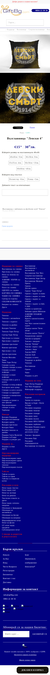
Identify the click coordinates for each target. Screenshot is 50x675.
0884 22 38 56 (41, 10)
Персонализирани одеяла (12, 460)
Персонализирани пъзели (12, 467)
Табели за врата (8, 474)
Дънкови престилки (10, 344)
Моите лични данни (27, 660)
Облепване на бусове (10, 515)
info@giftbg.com (10, 595)
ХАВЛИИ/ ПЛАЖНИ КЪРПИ (33, 315)
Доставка (7, 582)
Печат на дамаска (9, 495)
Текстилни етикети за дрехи (10, 499)
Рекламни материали (35, 394)
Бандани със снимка (10, 304)
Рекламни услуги (10, 485)
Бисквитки (8, 574)
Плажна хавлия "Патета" (35, 333)
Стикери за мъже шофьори (9, 376)
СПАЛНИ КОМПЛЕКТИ (11, 302)
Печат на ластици (9, 493)
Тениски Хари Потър (10, 331)
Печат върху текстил (10, 488)
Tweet (32, 128)
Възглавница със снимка (12, 269)
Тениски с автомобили (11, 318)
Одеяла (28, 286)
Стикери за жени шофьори (9, 371)
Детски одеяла (30, 288)
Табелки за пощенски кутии (10, 480)
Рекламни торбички (33, 424)
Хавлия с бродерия (32, 435)
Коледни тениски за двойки (10, 431)
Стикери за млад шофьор (12, 385)
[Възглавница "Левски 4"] (25, 72)
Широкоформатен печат (11, 520)
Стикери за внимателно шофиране (11, 397)
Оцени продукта (7, 226)
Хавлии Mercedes (9, 357)
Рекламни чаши (31, 416)
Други (4, 307)
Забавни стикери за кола (12, 367)
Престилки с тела (9, 351)
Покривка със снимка (10, 285)
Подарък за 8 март (9, 437)
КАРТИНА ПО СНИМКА (12, 293)
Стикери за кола (8, 365)
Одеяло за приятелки (33, 309)
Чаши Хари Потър (9, 362)
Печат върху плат (9, 490)
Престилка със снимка (11, 272)
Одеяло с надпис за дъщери (32, 300)
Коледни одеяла (8, 422)
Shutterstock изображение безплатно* (31, 563)
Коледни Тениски (9, 328)
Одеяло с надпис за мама (35, 294)
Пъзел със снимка (9, 287)
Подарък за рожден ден (11, 439)
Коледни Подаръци (9, 417)
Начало (6, 555)
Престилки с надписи (10, 341)
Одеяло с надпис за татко (35, 296)
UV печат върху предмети (8, 526)
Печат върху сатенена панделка (10, 504)
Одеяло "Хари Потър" (33, 291)
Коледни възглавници (10, 419)
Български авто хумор (11, 387)
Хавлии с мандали (32, 341)
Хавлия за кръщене (32, 339)
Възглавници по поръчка (35, 446)
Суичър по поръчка (9, 299)
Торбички (6, 410)
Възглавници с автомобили (31, 269)
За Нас (6, 559)
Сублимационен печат (11, 530)
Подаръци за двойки (33, 360)
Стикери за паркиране (11, 393)
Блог (27, 555)
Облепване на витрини (11, 518)
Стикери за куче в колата (12, 390)
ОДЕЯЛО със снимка (10, 290)
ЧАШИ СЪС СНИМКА (11, 296)
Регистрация (8, 571)
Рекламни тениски (32, 411)
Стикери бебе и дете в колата (11, 381)
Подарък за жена (31, 357)
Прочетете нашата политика (25, 655)
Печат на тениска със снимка (10, 276)
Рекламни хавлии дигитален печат (32, 431)
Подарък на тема (33, 381)
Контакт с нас (9, 578)
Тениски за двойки (9, 325)
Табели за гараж (8, 476)
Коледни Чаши (8, 427)
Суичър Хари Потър (10, 335)
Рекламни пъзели (32, 419)
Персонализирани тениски (9, 464)
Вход (5, 563)
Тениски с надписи (9, 322)
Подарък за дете (31, 376)
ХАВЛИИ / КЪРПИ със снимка (11, 281)
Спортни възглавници (37, 29)
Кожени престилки (9, 348)
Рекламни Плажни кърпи (35, 427)
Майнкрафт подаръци (33, 389)
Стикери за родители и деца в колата (12, 535)
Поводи (5, 414)
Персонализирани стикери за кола (9, 406)
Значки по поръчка (32, 400)
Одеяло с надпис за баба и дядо (35, 305)
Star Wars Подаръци (33, 387)
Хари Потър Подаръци (34, 384)
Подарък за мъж (8, 447)
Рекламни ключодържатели (31, 442)
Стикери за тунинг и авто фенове (10, 401)
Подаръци (10, 29)
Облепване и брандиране (12, 508)
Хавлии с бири (31, 349)
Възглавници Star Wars (34, 273)
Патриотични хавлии (33, 336)
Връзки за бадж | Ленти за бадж (34, 404)
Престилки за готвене (10, 338)
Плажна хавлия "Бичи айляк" (34, 329)
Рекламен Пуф (31, 438)
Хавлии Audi (30, 355)
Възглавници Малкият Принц (34, 282)
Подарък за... (8, 444)
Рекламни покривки (33, 408)
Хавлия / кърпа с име (33, 347)
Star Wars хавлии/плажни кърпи (35, 325)
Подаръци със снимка (12, 266)
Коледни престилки (10, 425)
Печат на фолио (8, 523)
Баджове (28, 397)
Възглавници (21, 29)
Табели (5, 471)
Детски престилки (9, 354)
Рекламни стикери (32, 413)
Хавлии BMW (30, 352)
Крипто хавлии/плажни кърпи (34, 320)
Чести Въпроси (10, 567)
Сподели (19, 127)
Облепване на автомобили (7, 511)
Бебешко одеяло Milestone (35, 311)
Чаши (4, 360)
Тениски (5, 315)
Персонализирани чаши (11, 458)
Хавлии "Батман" (32, 344)
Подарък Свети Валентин (12, 435)
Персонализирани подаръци (10, 454)
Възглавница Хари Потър (35, 278)
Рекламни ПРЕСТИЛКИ (34, 421)
